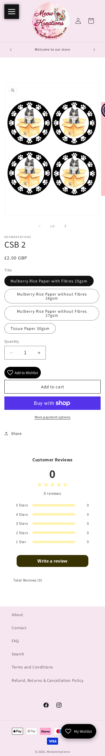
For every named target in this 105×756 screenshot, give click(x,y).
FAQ (15, 640)
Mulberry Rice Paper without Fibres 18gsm (52, 296)
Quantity (11, 341)
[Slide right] (65, 226)
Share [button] (16, 433)
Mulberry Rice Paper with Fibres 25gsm (49, 281)
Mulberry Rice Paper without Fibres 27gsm (52, 313)
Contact (19, 627)
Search (18, 654)
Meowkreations (58, 752)
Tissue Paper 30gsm (30, 328)
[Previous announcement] (10, 49)
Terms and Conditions (32, 667)
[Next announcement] (94, 49)
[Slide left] (39, 226)
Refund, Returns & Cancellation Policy (47, 680)
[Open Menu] (11, 11)
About (17, 614)
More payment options (53, 417)
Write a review (52, 560)
